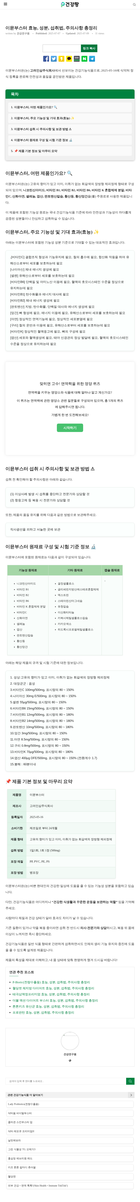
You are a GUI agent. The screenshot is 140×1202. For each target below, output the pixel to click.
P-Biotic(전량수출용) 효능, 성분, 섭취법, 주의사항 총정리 (51, 982)
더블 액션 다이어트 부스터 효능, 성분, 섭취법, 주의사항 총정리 (55, 1000)
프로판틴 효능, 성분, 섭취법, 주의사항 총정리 (43, 1012)
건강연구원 (23, 33)
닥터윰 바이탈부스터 (20, 1113)
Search (130, 1081)
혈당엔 (12, 1176)
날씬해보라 (14, 1140)
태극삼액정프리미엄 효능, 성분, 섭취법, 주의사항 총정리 (51, 994)
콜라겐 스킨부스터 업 (20, 1122)
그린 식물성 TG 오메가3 (21, 1149)
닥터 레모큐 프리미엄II (21, 1131)
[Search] (134, 4)
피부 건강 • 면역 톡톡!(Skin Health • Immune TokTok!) (38, 1185)
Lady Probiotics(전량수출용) (23, 1104)
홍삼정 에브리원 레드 (20, 1158)
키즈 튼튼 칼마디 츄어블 (22, 1167)
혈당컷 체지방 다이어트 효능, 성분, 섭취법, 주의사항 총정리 (53, 988)
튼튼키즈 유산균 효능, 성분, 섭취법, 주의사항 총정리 (48, 1006)
